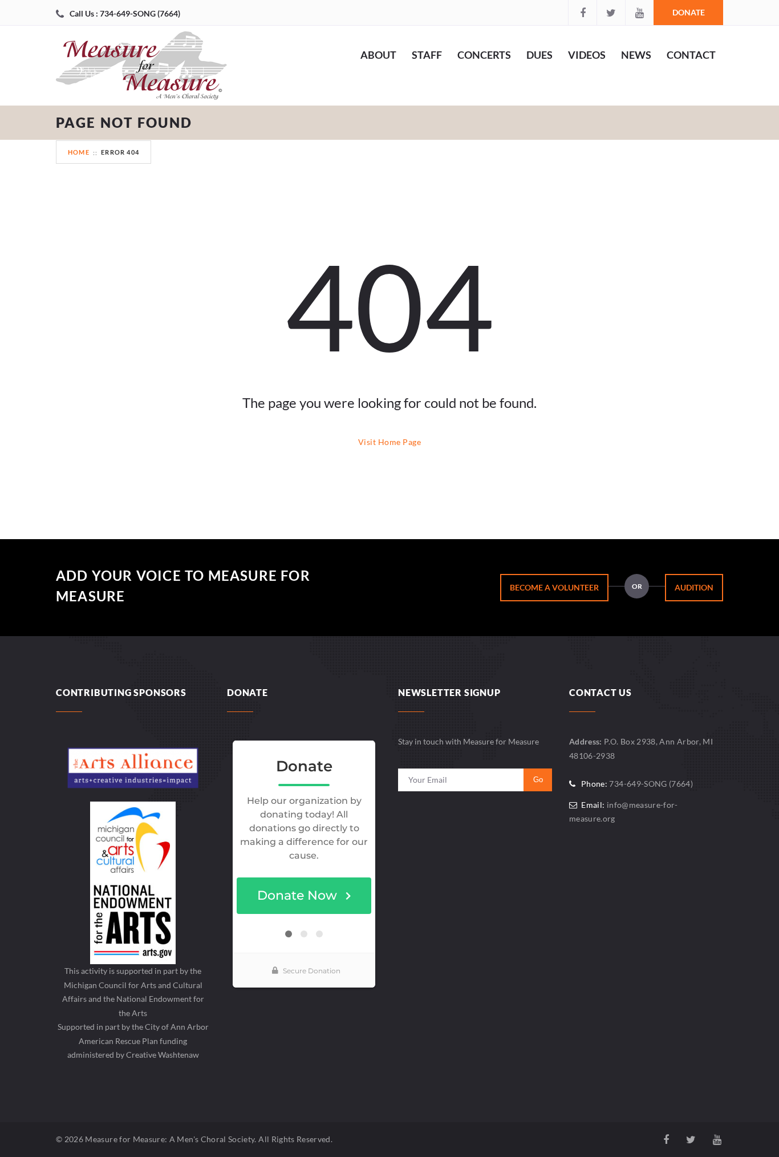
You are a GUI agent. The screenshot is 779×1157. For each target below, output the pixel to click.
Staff (427, 54)
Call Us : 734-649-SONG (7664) (125, 13)
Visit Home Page (389, 442)
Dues (539, 54)
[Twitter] (611, 12)
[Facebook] (582, 12)
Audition (694, 587)
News (636, 54)
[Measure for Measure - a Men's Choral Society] (141, 68)
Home (79, 152)
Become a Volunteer (554, 587)
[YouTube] (639, 12)
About (378, 54)
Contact (691, 54)
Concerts (484, 54)
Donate (688, 12)
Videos (587, 54)
